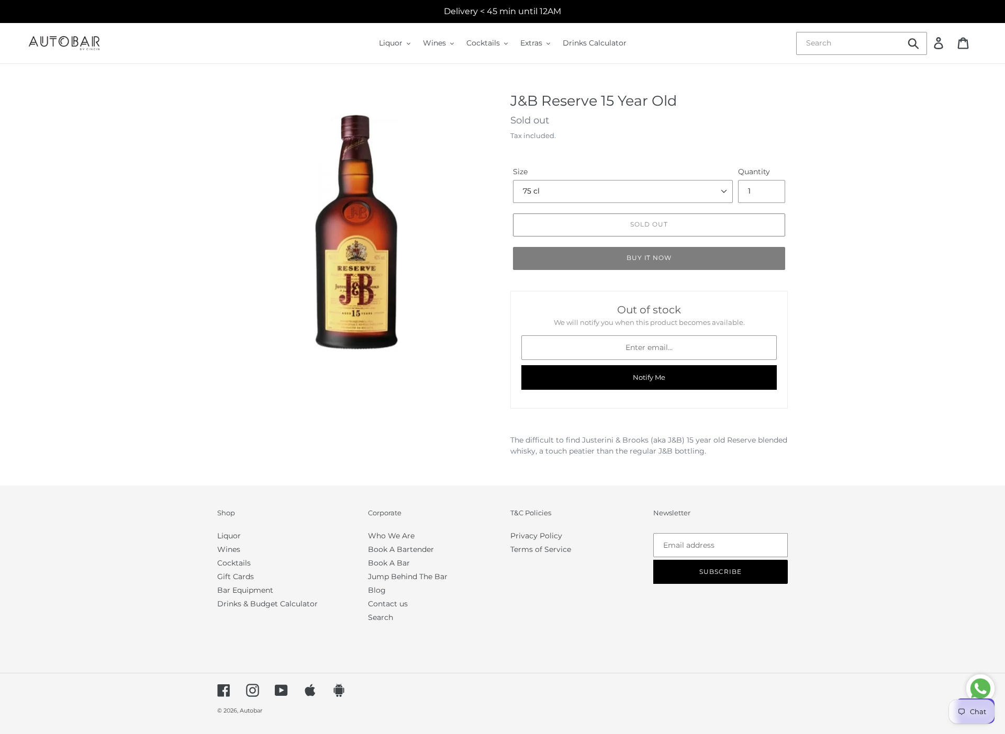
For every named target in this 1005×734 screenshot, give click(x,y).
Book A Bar (389, 563)
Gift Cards (235, 576)
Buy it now (649, 258)
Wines (228, 549)
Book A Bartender (401, 549)
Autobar (251, 710)
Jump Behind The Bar (408, 576)
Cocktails (234, 563)
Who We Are (391, 535)
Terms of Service (540, 549)
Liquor (229, 535)
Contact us (388, 603)
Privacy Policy (536, 535)
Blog (377, 590)
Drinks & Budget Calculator (267, 603)
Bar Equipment (245, 590)
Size (520, 171)
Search (380, 617)
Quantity (754, 171)
